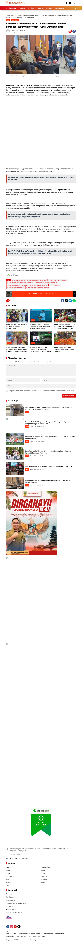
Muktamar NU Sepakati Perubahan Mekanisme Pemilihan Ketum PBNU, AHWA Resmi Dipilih (40, 349)
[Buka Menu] (70, 3)
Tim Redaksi (10, 897)
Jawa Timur (15, 20)
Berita (21, 15)
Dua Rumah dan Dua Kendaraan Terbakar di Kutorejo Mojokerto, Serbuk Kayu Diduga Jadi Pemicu (48, 408)
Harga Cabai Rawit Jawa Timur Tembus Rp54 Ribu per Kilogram (64, 349)
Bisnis (9, 343)
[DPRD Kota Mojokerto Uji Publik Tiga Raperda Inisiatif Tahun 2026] (15, 468)
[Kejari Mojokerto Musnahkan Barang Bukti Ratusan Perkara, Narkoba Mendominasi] (17, 315)
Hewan (8, 883)
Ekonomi (57, 343)
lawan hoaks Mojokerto (39, 285)
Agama (8, 867)
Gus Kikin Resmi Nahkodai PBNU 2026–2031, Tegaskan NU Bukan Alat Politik (40, 326)
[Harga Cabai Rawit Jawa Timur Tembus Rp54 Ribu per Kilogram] (65, 338)
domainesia (10, 876)
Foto (7, 879)
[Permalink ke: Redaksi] (8, 31)
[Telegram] (70, 300)
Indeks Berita (10, 900)
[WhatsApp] (74, 300)
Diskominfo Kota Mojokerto (37, 280)
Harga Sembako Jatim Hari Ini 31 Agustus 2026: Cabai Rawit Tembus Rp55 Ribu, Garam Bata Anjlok (64, 326)
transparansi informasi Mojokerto (39, 288)
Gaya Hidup (45, 879)
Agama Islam (45, 867)
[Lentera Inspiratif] (15, 3)
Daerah (43, 873)
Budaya (8, 873)
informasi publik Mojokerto (58, 280)
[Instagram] (11, 926)
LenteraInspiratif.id (12, 15)
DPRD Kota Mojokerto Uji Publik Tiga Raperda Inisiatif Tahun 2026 (48, 467)
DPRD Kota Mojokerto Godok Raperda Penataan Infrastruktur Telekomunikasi (47, 481)
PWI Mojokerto (55, 285)
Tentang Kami (11, 894)
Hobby (43, 883)
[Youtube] (15, 926)
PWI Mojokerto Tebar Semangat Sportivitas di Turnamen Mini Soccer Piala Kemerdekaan (50, 437)
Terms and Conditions (14, 913)
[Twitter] (66, 300)
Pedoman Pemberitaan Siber (16, 903)
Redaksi (13, 30)
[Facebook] (62, 300)
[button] (66, 3)
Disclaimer (10, 906)
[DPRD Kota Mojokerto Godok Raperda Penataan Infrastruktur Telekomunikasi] (15, 483)
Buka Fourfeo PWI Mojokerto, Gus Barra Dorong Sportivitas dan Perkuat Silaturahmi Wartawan (48, 452)
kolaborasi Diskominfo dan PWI (47, 283)
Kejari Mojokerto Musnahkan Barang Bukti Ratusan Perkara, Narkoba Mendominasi (16, 326)
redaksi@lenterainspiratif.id (19, 858)
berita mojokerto (19, 280)
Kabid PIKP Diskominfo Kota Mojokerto (21, 283)
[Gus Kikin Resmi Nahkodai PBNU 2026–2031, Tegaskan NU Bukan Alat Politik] (41, 315)
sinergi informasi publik (16, 288)
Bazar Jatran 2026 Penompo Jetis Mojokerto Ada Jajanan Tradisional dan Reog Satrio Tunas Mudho (16, 349)
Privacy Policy (11, 909)
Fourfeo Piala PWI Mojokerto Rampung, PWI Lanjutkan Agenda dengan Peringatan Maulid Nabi (47, 423)
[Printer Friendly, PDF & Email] (12, 275)
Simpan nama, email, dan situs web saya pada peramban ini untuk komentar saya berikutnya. (41, 391)
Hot (7, 886)
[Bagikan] (74, 31)
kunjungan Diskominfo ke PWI (18, 285)
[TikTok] (18, 926)
